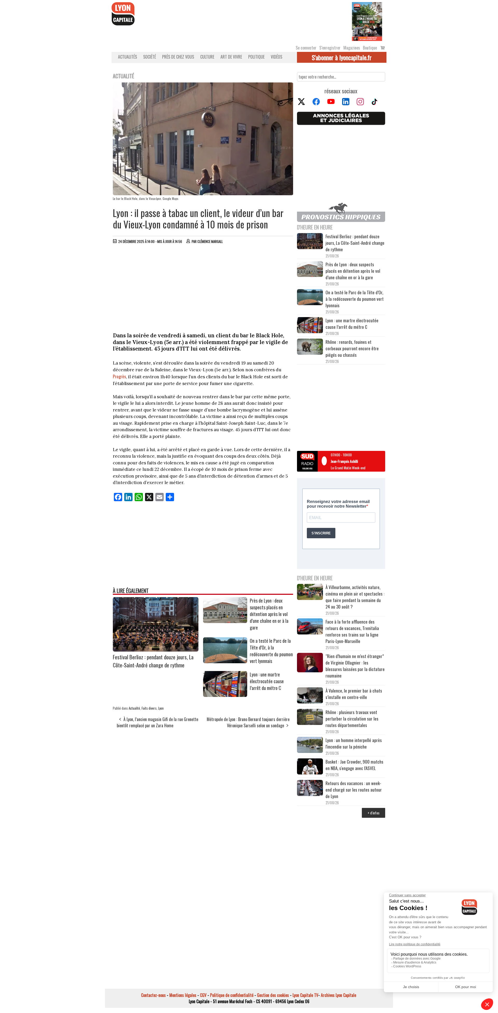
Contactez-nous (153, 995)
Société (149, 57)
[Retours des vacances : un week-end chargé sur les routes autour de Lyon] (310, 789)
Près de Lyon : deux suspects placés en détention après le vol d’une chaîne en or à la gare (269, 614)
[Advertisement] (203, 286)
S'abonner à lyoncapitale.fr (342, 57)
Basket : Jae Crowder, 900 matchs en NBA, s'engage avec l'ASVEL (354, 764)
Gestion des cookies (273, 995)
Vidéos (276, 57)
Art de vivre (231, 57)
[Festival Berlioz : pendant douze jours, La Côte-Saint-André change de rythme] (155, 650)
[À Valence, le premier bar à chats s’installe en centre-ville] (310, 696)
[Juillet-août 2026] (367, 21)
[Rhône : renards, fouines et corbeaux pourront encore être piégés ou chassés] (310, 347)
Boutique (370, 48)
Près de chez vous (178, 57)
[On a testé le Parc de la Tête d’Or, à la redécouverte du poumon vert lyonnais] (225, 661)
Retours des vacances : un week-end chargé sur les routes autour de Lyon (354, 789)
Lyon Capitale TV (305, 995)
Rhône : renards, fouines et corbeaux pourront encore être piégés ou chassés (352, 348)
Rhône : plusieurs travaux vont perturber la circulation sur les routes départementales (352, 718)
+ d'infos (373, 812)
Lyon (161, 708)
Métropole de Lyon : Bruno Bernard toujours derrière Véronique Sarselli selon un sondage (248, 722)
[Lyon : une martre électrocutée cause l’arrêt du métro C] (225, 695)
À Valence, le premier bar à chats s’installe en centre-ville (354, 693)
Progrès (119, 376)
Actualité (134, 708)
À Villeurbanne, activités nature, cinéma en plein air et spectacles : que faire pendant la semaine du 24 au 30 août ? (355, 597)
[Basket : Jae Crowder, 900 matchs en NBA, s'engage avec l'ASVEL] (310, 767)
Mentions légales (182, 995)
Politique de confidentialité (231, 995)
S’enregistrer (330, 48)
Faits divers (149, 708)
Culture (207, 57)
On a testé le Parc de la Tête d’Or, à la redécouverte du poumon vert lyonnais (271, 650)
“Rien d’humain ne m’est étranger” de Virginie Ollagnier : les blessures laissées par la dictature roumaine (355, 666)
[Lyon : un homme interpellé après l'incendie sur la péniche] (310, 745)
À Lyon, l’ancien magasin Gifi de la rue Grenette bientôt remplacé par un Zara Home (157, 722)
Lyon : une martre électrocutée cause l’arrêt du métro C (267, 681)
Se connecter (306, 48)
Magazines (351, 48)
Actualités (127, 57)
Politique (256, 57)
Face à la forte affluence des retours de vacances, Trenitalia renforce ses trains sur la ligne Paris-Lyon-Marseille (352, 631)
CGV (203, 995)
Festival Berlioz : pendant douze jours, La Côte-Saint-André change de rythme (153, 661)
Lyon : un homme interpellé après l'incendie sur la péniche (354, 743)
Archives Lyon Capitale (338, 995)
